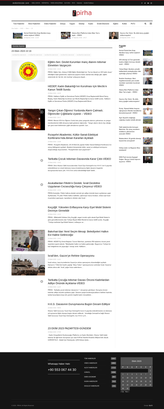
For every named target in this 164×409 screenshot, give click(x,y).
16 (123, 381)
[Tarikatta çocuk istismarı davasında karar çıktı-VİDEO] (28, 168)
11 (132, 378)
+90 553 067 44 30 (62, 370)
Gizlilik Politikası (89, 3)
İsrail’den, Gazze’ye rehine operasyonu (71, 255)
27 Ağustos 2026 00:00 (35, 55)
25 (132, 385)
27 (141, 385)
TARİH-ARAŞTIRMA (57, 3)
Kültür (124, 24)
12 (136, 378)
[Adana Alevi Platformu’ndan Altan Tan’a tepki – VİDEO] (66, 35)
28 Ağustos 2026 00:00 (19, 55)
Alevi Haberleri (34, 24)
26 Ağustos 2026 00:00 (51, 55)
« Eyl (122, 391)
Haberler (79, 3)
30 (123, 388)
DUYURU (67, 3)
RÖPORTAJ (45, 3)
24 (127, 385)
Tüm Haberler (18, 24)
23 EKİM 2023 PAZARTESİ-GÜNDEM (69, 328)
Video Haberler (50, 24)
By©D (151, 405)
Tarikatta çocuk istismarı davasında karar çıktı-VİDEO (79, 158)
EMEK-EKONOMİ (90, 377)
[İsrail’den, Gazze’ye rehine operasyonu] (28, 264)
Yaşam (72, 24)
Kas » (127, 391)
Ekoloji (81, 24)
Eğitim (115, 24)
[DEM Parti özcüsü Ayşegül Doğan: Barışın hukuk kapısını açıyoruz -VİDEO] (148, 159)
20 (141, 381)
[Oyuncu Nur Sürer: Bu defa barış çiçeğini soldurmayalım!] (114, 35)
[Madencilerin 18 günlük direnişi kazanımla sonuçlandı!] (148, 140)
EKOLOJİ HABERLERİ (91, 386)
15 (150, 378)
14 (145, 378)
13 (141, 378)
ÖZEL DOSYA (36, 3)
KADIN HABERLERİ (90, 381)
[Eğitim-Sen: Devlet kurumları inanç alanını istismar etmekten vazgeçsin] (28, 71)
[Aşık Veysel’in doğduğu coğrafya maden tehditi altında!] (148, 120)
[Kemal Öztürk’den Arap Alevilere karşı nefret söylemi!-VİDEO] (18, 35)
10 (127, 378)
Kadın (90, 24)
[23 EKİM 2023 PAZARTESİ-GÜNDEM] (28, 337)
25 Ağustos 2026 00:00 (67, 55)
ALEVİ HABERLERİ (90, 368)
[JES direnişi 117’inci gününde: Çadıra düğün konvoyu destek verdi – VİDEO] (148, 62)
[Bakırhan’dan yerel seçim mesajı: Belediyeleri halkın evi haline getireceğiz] (28, 240)
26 (136, 385)
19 (136, 381)
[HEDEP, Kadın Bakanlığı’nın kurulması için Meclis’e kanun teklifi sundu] (28, 95)
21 (145, 381)
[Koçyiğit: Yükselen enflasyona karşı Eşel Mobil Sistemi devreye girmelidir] (28, 216)
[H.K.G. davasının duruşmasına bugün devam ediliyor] (28, 313)
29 (150, 385)
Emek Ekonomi (103, 24)
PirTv (73, 3)
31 (127, 388)
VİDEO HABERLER (90, 363)
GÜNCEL (87, 372)
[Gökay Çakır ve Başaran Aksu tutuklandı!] (148, 150)
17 (127, 381)
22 (150, 381)
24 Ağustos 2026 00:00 (83, 55)
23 (123, 385)
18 (132, 381)
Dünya (62, 24)
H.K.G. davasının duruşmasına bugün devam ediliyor (79, 304)
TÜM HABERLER (90, 358)
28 (145, 385)
